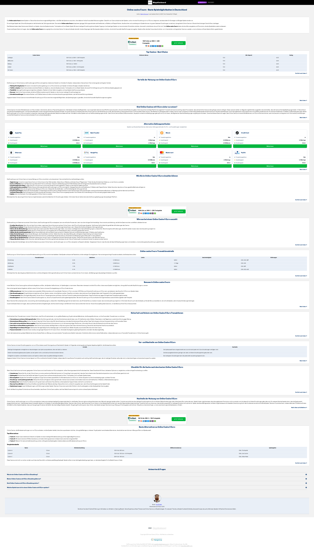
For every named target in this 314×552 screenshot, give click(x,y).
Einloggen (211, 2)
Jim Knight (159, 504)
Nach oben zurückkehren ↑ (299, 407)
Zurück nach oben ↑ (301, 73)
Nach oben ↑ (303, 100)
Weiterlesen (43, 146)
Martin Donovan (144, 14)
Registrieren (203, 2)
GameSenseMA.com (186, 546)
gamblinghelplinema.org (161, 544)
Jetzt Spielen (178, 43)
